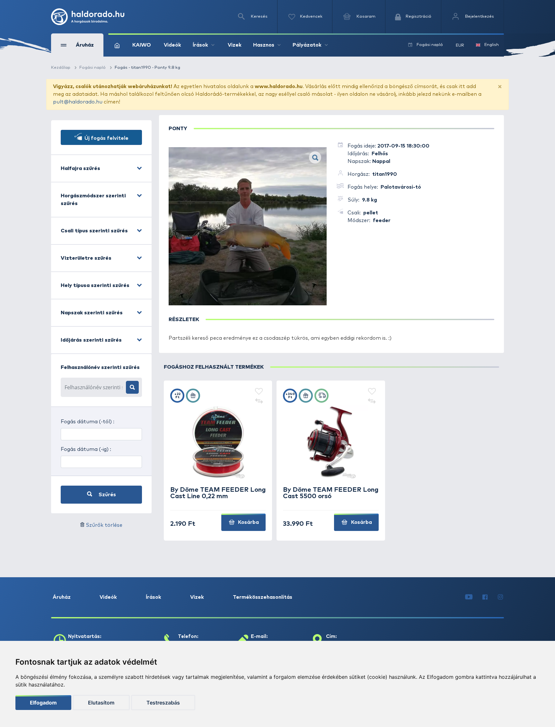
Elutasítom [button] (101, 702)
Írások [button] (200, 45)
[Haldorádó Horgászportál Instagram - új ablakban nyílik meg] (500, 597)
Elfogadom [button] (43, 702)
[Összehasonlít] (259, 401)
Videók (172, 45)
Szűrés (106, 494)
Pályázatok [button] (307, 45)
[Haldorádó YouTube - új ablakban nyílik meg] (468, 597)
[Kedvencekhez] (259, 392)
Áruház (62, 597)
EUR (460, 45)
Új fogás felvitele (105, 138)
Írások (153, 597)
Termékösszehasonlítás (262, 597)
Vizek (235, 45)
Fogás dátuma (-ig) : (86, 449)
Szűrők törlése (104, 525)
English (491, 45)
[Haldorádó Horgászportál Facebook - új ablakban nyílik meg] (485, 597)
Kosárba (248, 522)
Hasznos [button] (263, 45)
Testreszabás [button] (163, 702)
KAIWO (141, 45)
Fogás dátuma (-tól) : (87, 421)
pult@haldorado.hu (77, 101)
